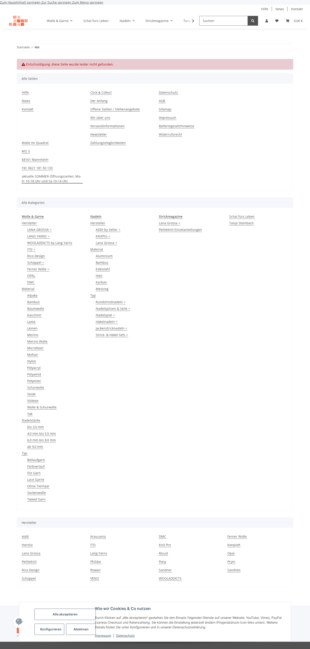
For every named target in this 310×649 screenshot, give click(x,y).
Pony (162, 561)
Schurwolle (35, 387)
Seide (31, 394)
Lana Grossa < (106, 243)
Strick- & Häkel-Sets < (112, 335)
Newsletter (98, 134)
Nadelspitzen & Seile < (113, 308)
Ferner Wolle (237, 536)
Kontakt (297, 9)
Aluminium (104, 256)
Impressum (103, 635)
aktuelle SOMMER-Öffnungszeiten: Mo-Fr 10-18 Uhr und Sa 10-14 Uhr (51, 178)
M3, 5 (26, 151)
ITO (93, 545)
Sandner (165, 570)
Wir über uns (100, 117)
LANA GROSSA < (39, 229)
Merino (32, 335)
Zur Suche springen (56, 2)
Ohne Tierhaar (38, 486)
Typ (24, 453)
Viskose (32, 400)
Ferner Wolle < (38, 269)
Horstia (27, 545)
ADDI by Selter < (108, 229)
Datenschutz (125, 635)
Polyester (34, 381)
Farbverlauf (36, 466)
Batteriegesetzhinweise (176, 126)
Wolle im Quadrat (35, 143)
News (280, 9)
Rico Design (30, 570)
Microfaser (35, 348)
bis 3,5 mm (35, 427)
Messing (102, 289)
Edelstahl (103, 269)
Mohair (32, 354)
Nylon (31, 361)
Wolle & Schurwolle (42, 407)
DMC (30, 282)
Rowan (95, 570)
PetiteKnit (29, 561)
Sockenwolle (36, 492)
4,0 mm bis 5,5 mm (41, 433)
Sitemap (165, 109)
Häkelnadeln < (107, 322)
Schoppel (29, 578)
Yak (29, 414)
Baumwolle (35, 308)
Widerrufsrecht (170, 134)
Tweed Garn (36, 499)
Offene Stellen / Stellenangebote (115, 109)
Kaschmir (34, 315)
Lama (31, 322)
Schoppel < (35, 262)
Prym (231, 561)
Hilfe (264, 9)
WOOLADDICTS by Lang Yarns (49, 243)
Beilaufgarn (36, 460)
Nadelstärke (31, 420)
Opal (231, 553)
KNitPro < (103, 236)
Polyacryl (34, 368)
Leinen (32, 328)
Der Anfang (99, 101)
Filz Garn (34, 473)
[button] (267, 21)
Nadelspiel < (105, 315)
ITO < (31, 249)
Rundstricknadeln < (110, 302)
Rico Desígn (36, 256)
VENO (94, 578)
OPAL (31, 275)
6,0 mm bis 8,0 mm (41, 440)
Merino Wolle (37, 341)
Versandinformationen (107, 126)
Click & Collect (101, 92)
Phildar (95, 561)
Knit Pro (165, 545)
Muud (163, 553)
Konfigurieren (51, 629)
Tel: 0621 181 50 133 (37, 168)
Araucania (98, 536)
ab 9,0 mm (35, 446)
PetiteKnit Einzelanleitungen (180, 229)
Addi (25, 536)
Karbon (101, 282)
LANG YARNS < (38, 236)
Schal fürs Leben (242, 216)
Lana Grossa (31, 553)
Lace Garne (35, 479)
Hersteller (29, 223)
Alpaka (32, 295)
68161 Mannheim (35, 159)
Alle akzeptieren (65, 614)
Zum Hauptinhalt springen (20, 2)
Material (28, 289)
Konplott (233, 545)
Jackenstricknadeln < (111, 328)
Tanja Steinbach (241, 223)
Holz (99, 275)
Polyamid (34, 374)
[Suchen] (253, 21)
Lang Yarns (98, 553)
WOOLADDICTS (170, 578)
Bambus (33, 302)
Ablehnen (81, 629)
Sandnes (234, 570)
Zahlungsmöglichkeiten (108, 143)
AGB (162, 101)
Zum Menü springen (87, 2)
